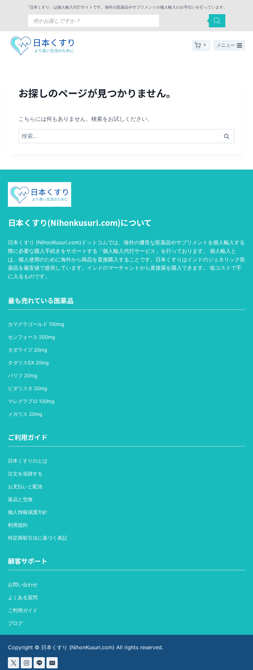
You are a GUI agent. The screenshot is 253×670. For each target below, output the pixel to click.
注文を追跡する (25, 473)
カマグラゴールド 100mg (36, 324)
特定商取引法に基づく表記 (37, 538)
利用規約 (18, 525)
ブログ (15, 623)
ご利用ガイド (23, 610)
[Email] (52, 662)
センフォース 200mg (31, 337)
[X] (13, 662)
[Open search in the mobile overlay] (126, 20)
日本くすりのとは (27, 461)
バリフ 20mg (22, 375)
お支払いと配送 (25, 486)
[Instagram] (26, 662)
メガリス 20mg (25, 414)
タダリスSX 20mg (28, 363)
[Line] (39, 662)
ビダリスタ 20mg (27, 388)
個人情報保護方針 (27, 512)
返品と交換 (20, 499)
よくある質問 (23, 597)
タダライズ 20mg (27, 350)
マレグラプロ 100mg (31, 401)
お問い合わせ (23, 584)
